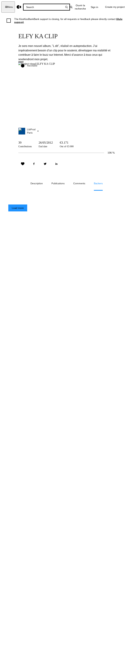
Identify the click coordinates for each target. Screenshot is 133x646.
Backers (98, 183)
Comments (79, 183)
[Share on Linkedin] (56, 164)
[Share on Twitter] (45, 164)
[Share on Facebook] (34, 164)
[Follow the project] (22, 164)
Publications (58, 183)
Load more (18, 208)
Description (36, 183)
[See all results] (66, 7)
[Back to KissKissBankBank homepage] (19, 7)
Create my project (115, 7)
